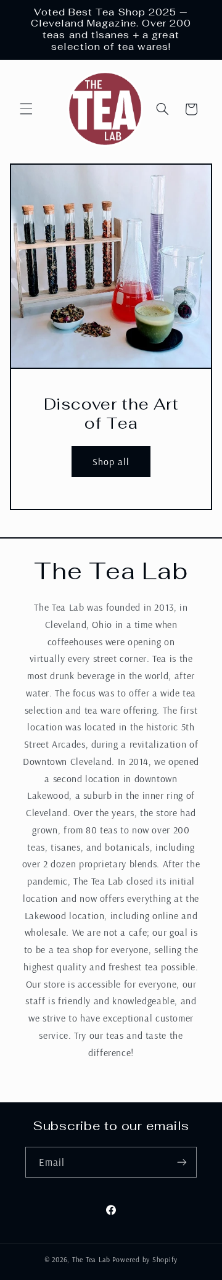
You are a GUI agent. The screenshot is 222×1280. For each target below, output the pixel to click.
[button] (26, 109)
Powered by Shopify (145, 1259)
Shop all (111, 461)
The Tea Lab (91, 1259)
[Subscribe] (182, 1162)
